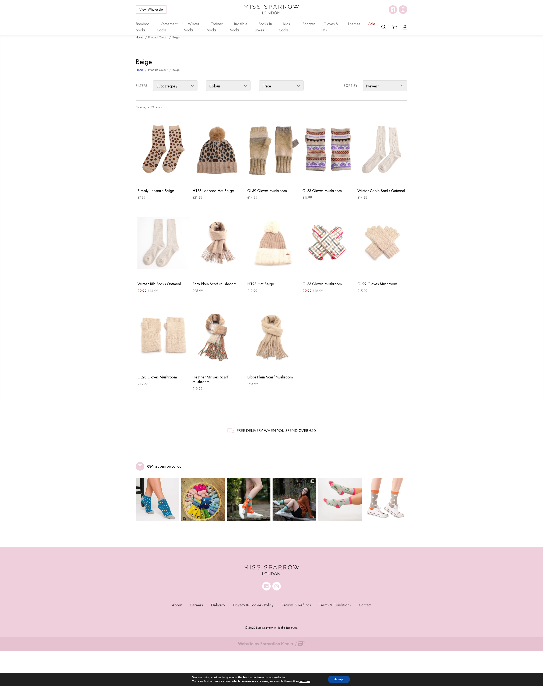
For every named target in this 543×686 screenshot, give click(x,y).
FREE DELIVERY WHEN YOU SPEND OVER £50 (276, 430)
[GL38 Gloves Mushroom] (328, 149)
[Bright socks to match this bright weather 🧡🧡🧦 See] (248, 499)
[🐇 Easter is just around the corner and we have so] (385, 499)
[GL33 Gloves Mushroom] (328, 243)
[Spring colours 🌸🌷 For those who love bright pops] (340, 499)
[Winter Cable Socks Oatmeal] (383, 149)
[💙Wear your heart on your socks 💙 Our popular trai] (157, 499)
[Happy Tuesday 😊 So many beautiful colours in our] (294, 499)
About (177, 605)
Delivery (218, 605)
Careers (196, 605)
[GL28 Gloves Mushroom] (163, 336)
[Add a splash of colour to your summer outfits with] (203, 499)
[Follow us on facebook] (393, 9)
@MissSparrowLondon (165, 466)
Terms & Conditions (335, 605)
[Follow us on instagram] (403, 9)
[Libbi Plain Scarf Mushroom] (273, 336)
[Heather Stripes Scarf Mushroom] (218, 336)
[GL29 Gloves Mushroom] (383, 243)
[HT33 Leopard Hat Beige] (218, 149)
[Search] (383, 27)
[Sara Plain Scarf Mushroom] (218, 243)
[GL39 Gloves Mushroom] (273, 149)
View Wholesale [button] (151, 9)
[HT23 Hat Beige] (273, 243)
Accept (339, 679)
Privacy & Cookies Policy (253, 605)
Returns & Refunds (296, 605)
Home (139, 70)
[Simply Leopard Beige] (163, 149)
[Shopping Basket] (394, 27)
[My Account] (404, 27)
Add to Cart (163, 178)
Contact (365, 605)
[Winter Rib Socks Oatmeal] (163, 243)
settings (304, 681)
